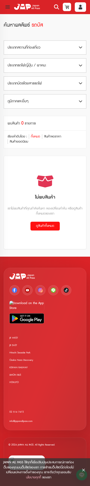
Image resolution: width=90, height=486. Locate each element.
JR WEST (13, 338)
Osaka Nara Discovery (21, 360)
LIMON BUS (15, 375)
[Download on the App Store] (26, 306)
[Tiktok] (66, 290)
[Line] (53, 290)
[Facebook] (14, 290)
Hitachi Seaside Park (19, 352)
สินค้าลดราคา (52, 136)
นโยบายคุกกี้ (33, 477)
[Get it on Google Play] (26, 318)
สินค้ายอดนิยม (19, 141)
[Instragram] (40, 290)
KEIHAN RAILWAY (18, 367)
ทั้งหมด (35, 136)
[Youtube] (27, 290)
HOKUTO (14, 382)
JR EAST (13, 345)
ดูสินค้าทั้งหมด (45, 226)
